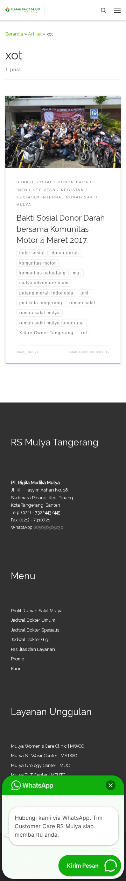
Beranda (14, 34)
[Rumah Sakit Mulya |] (25, 9)
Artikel (35, 34)
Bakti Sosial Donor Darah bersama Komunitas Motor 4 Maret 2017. (60, 228)
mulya (33, 352)
